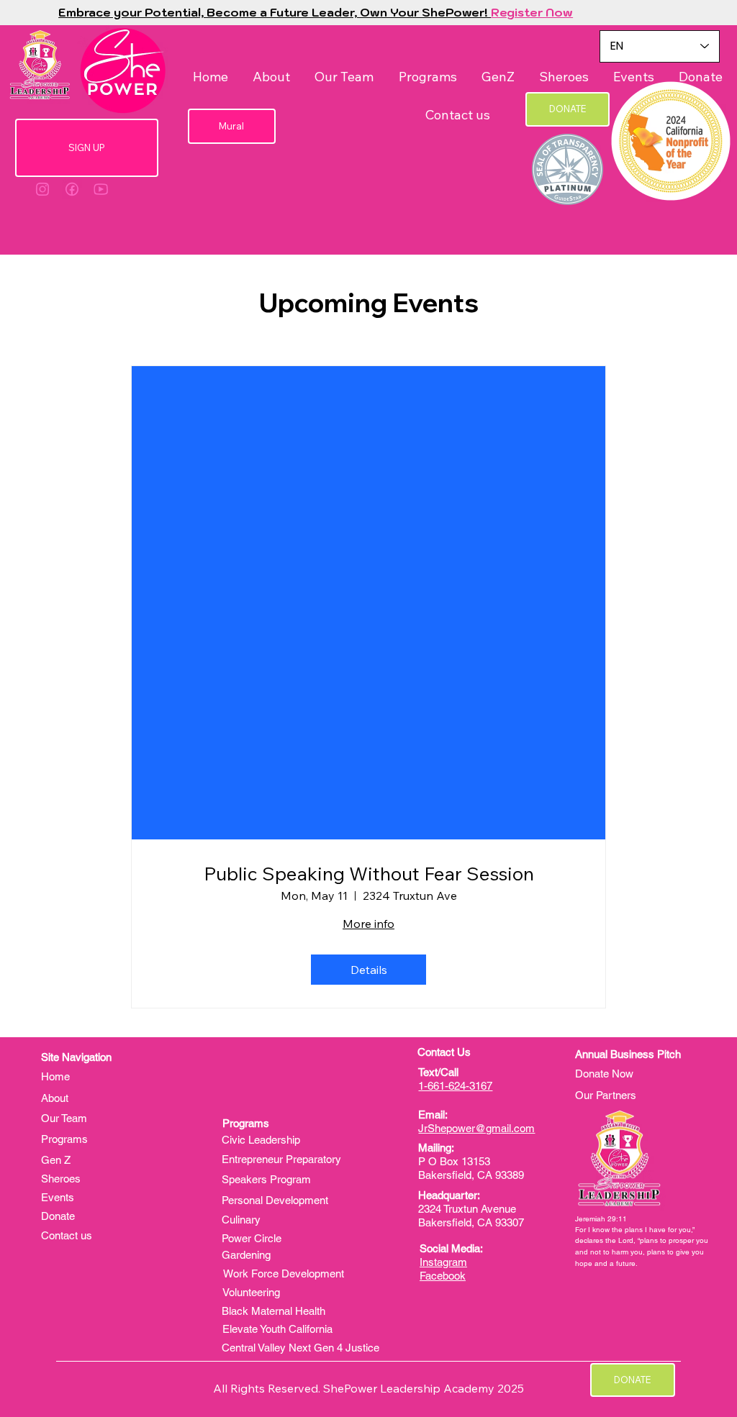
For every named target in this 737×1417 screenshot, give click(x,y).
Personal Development (275, 1200)
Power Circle (251, 1238)
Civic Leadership (261, 1140)
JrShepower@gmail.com (476, 1128)
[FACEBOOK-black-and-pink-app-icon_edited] (72, 189)
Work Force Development (283, 1273)
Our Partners (605, 1095)
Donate (58, 1216)
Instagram (443, 1262)
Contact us (66, 1235)
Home (55, 1076)
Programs (66, 1139)
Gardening (246, 1255)
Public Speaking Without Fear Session (369, 873)
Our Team (64, 1118)
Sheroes (61, 1178)
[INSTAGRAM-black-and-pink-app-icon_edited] (42, 189)
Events (57, 1197)
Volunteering (251, 1292)
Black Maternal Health (273, 1311)
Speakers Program (266, 1179)
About (56, 1098)
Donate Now (604, 1073)
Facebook (443, 1276)
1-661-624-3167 (455, 1086)
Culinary (241, 1219)
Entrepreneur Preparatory (281, 1159)
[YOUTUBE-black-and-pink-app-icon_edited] (101, 189)
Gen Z (56, 1160)
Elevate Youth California (277, 1329)
